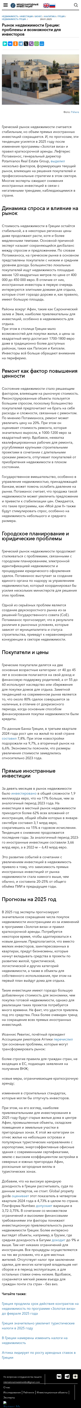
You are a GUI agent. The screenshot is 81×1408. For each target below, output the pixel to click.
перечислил (63, 1039)
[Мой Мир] (42, 43)
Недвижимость (10, 16)
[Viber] (31, 43)
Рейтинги (28, 1392)
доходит (58, 1240)
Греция (61, 16)
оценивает (20, 1196)
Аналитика (50, 16)
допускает (44, 1206)
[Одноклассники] (15, 43)
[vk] (59, 1376)
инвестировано (24, 793)
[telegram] (67, 1376)
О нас (6, 1387)
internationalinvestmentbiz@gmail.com (21, 1382)
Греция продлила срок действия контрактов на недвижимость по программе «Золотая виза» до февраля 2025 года (40, 1309)
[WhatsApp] (36, 43)
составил (9, 738)
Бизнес (38, 16)
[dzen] (75, 1376)
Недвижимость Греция (14, 19)
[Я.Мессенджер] (5, 43)
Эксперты (9, 1397)
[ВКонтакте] (10, 43)
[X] (26, 43)
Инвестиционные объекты (52, 1392)
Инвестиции (26, 16)
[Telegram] (20, 43)
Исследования (12, 1392)
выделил (58, 161)
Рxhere (75, 112)
